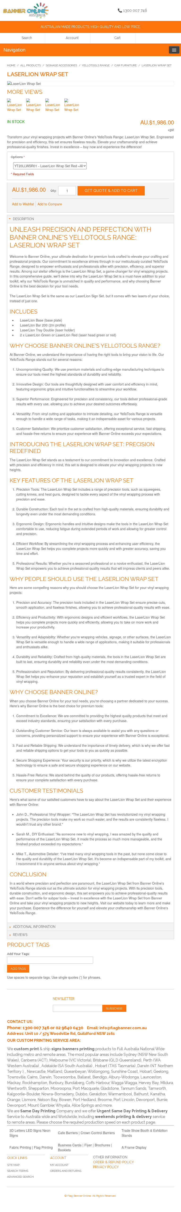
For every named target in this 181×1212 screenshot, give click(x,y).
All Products (30, 65)
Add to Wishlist (23, 204)
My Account (59, 1165)
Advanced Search (20, 1176)
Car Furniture (126, 65)
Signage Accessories (61, 65)
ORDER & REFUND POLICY (113, 1162)
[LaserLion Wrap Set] (16, 107)
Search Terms (17, 1170)
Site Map (13, 1165)
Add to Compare (49, 204)
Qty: (53, 190)
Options (17, 157)
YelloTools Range (96, 65)
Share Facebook (81, 204)
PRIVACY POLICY (106, 1167)
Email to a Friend (72, 204)
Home (11, 65)
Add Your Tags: (18, 954)
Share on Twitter (91, 204)
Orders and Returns (65, 1170)
